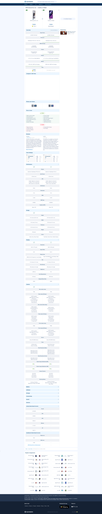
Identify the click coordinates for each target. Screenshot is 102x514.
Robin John (29, 137)
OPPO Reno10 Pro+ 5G (34, 20)
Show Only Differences (54, 30)
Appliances (40, 4)
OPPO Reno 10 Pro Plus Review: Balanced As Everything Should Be (71, 32)
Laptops (31, 4)
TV (35, 4)
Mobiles (25, 4)
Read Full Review (29, 149)
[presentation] (27, 14)
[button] (38, 1)
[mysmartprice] (28, 2)
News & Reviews (48, 4)
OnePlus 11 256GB (51, 20)
